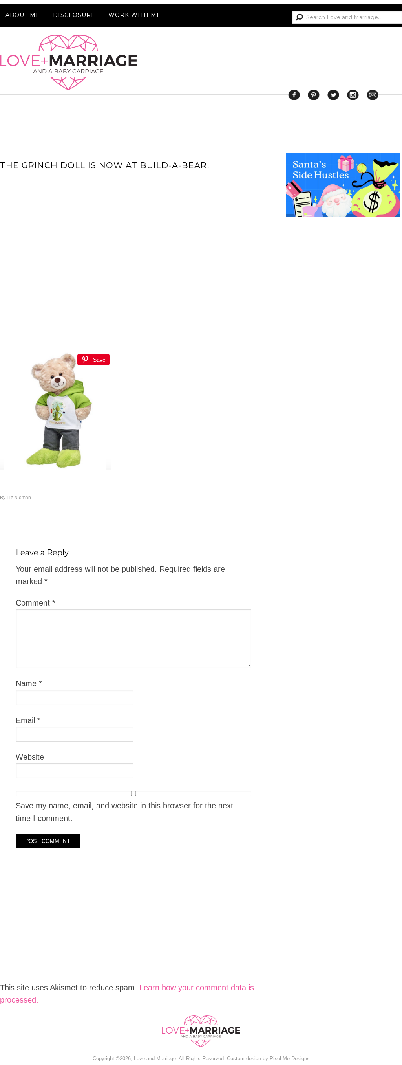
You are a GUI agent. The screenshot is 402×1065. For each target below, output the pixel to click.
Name (29, 683)
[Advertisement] (344, 539)
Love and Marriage (68, 62)
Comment (35, 603)
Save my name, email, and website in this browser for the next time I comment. (124, 811)
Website (30, 757)
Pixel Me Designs (290, 1058)
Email (28, 720)
